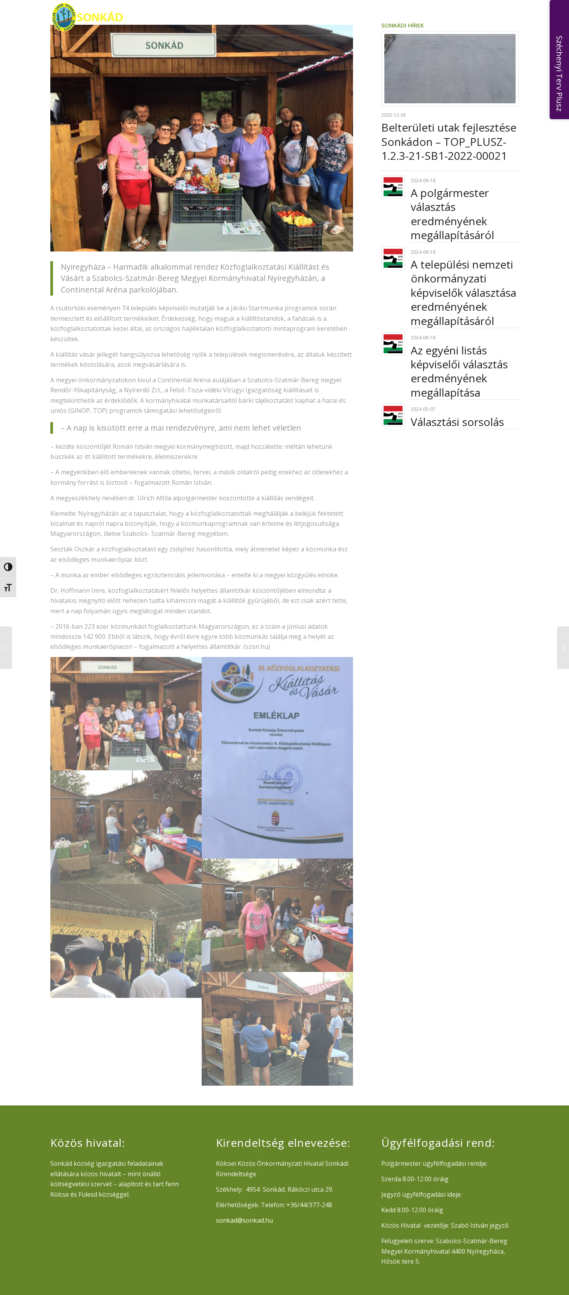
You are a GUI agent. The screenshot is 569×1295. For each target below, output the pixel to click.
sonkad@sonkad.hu (244, 1220)
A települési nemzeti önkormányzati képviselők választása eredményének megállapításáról (463, 292)
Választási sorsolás (457, 421)
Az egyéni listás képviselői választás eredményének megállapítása (459, 371)
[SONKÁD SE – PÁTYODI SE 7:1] (563, 647)
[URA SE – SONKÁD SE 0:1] (6, 647)
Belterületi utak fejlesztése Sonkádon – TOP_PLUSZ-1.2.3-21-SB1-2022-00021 (448, 141)
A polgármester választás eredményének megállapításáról (452, 213)
